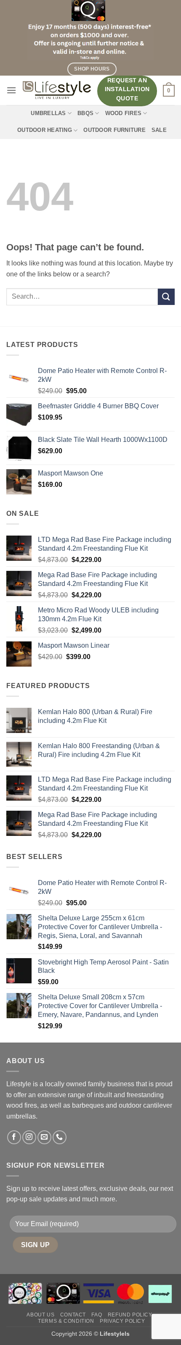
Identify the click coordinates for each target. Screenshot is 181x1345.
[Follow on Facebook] (14, 1137)
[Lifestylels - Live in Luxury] (57, 90)
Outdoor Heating (44, 130)
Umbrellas (48, 113)
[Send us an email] (44, 1137)
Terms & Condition (66, 1321)
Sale (159, 130)
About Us (40, 1315)
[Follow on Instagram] (29, 1137)
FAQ (96, 1315)
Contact (73, 1315)
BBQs (85, 113)
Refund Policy (130, 1315)
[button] (11, 90)
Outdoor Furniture (114, 130)
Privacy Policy (122, 1321)
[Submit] (166, 297)
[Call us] (60, 1137)
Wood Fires (123, 113)
